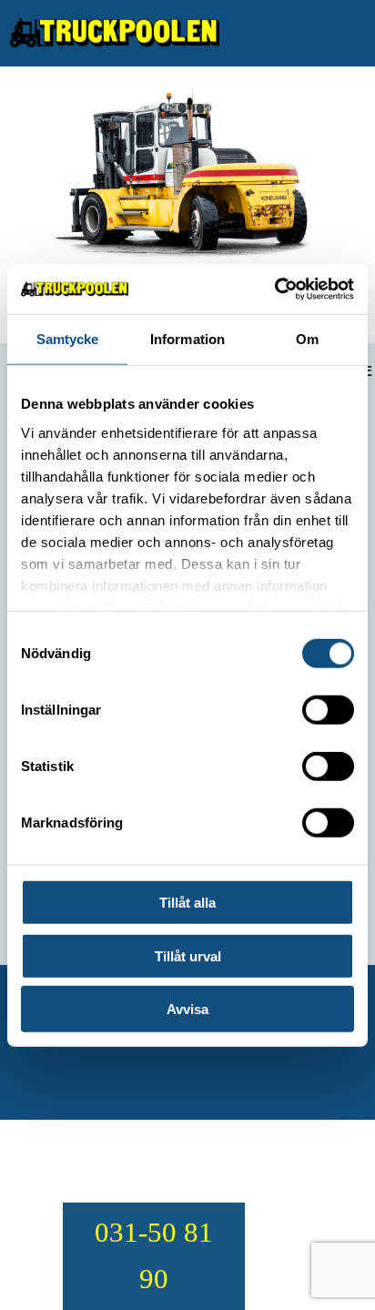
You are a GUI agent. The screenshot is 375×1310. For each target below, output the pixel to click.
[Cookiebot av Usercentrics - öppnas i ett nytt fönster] (274, 288)
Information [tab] (187, 339)
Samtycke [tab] (67, 339)
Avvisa (187, 1009)
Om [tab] (307, 339)
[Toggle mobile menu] (357, 32)
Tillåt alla (187, 902)
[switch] (328, 710)
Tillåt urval (188, 955)
